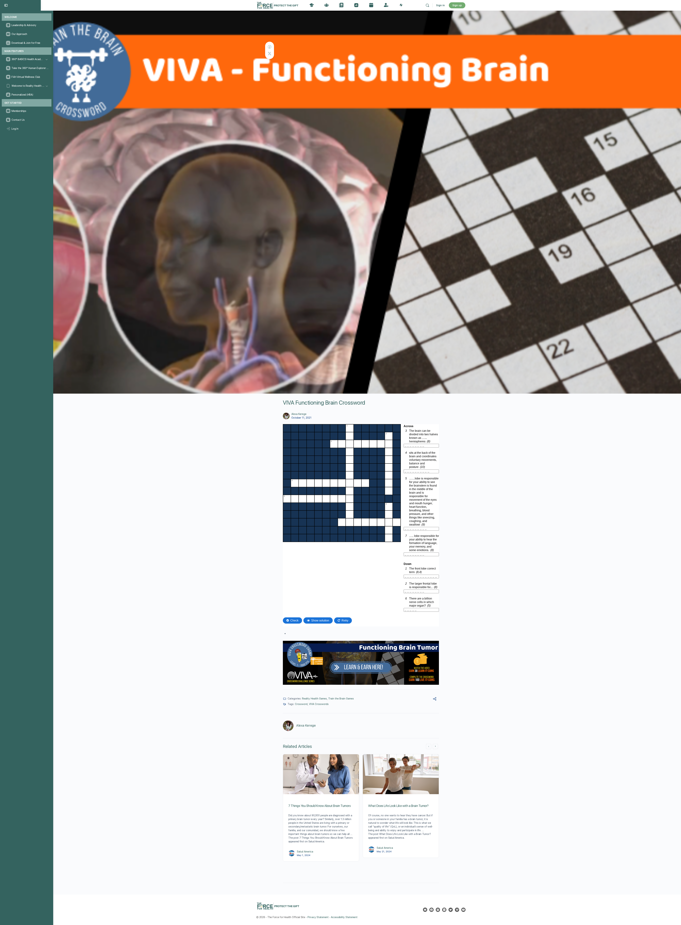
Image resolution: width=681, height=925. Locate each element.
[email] (425, 910)
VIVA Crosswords (319, 704)
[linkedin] (444, 910)
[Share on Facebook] (269, 47)
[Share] (435, 699)
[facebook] (431, 910)
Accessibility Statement (344, 917)
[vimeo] (457, 910)
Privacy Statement (318, 917)
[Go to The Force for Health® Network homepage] (277, 4)
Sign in (440, 5)
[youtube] (463, 910)
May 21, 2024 (384, 851)
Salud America (305, 851)
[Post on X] (269, 53)
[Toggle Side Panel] (6, 5)
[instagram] (438, 910)
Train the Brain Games (341, 698)
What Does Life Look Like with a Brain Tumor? (398, 806)
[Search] (427, 5)
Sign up (457, 5)
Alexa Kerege (298, 414)
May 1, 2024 (303, 855)
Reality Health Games (314, 698)
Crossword (301, 704)
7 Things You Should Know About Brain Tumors (319, 806)
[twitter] (451, 910)
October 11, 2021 (301, 417)
